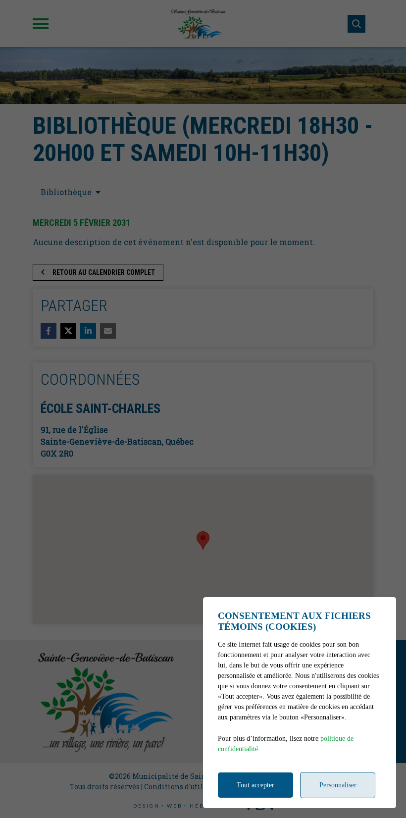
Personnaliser (337, 785)
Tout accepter (255, 785)
